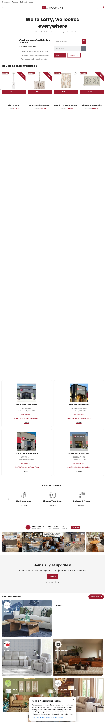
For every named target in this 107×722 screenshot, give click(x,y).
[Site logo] (52, 7)
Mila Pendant (14, 105)
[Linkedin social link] (58, 582)
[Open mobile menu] (3, 8)
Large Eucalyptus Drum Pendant (39, 106)
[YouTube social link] (52, 582)
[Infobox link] (27, 618)
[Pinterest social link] (55, 582)
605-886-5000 (26, 463)
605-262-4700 (78, 463)
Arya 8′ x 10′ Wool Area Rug (65, 105)
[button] (14, 92)
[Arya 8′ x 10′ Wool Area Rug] (66, 81)
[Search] (98, 8)
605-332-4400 (26, 415)
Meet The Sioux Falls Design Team (26, 418)
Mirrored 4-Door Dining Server (92, 106)
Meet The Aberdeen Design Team (79, 467)
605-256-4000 (78, 415)
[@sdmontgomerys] (28, 527)
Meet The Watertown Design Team (26, 467)
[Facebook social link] (46, 582)
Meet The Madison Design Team (78, 418)
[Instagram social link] (49, 582)
